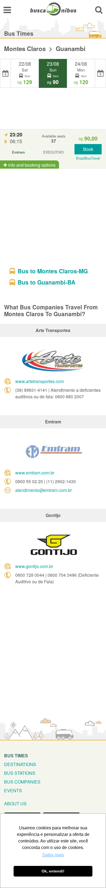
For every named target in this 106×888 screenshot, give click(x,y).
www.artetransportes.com (39, 381)
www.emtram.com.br (34, 473)
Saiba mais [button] (53, 855)
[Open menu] (7, 9)
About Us (15, 803)
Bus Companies (22, 782)
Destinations (20, 764)
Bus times (16, 755)
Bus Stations (19, 773)
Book (88, 149)
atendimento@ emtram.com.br (43, 490)
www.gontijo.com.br (34, 566)
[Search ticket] (99, 9)
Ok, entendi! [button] (53, 871)
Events (13, 790)
